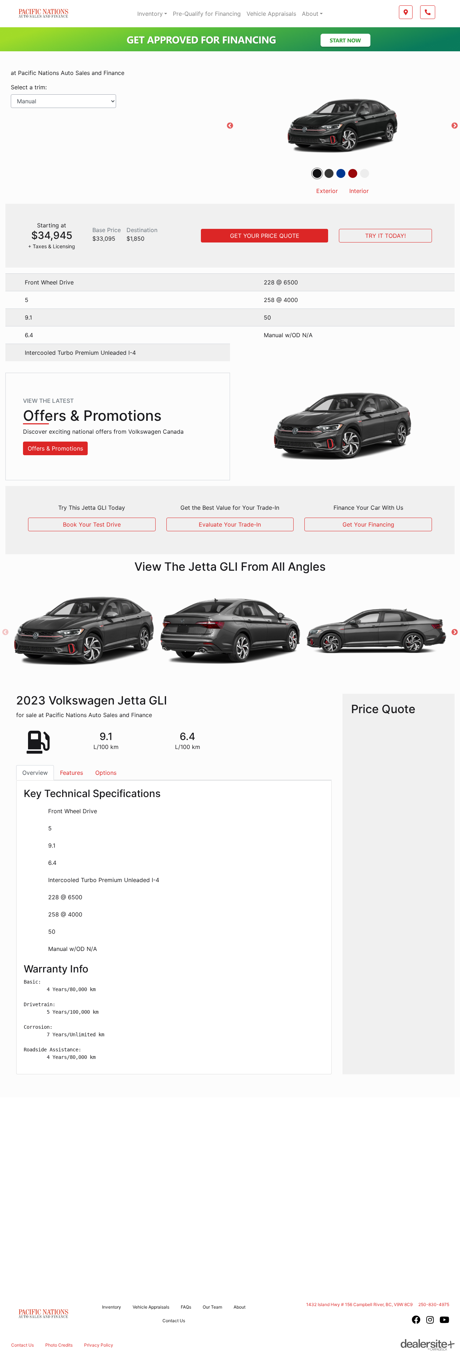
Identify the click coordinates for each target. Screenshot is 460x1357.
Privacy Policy (98, 1345)
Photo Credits (59, 1345)
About (310, 13)
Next (454, 125)
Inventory (150, 13)
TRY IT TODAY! (385, 235)
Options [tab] (105, 772)
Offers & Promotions (55, 448)
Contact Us (173, 1320)
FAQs (186, 1307)
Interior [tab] (359, 190)
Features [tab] (71, 772)
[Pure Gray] (329, 173)
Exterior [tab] (327, 190)
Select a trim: (29, 87)
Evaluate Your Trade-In (230, 524)
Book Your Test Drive (92, 524)
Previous (230, 125)
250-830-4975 (433, 1304)
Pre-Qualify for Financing (207, 13)
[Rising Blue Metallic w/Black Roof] (340, 173)
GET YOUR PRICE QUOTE (264, 235)
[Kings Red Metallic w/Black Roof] (352, 173)
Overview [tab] (35, 772)
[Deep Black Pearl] (317, 173)
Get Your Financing (368, 524)
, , (359, 1304)
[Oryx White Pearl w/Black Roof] (364, 173)
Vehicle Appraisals (271, 13)
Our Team (212, 1307)
